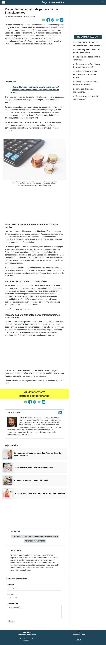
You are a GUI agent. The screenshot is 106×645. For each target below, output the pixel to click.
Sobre (78, 640)
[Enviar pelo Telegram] (52, 20)
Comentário (13, 604)
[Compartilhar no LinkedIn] (61, 20)
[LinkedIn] (60, 412)
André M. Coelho (29, 16)
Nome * (11, 585)
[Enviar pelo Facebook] (48, 20)
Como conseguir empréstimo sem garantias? (86, 97)
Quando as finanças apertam (17, 322)
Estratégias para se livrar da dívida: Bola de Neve (86, 83)
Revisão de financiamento (35, 541)
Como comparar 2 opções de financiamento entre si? (86, 65)
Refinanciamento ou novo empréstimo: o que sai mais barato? (85, 74)
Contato (79, 632)
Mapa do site (27, 632)
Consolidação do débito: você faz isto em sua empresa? (87, 43)
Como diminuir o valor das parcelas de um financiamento (35, 536)
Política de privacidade (27, 635)
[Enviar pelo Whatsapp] (43, 20)
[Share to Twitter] (57, 20)
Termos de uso (79, 635)
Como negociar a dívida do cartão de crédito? (86, 51)
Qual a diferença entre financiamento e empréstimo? (35, 87)
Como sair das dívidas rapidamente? (84, 90)
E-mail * (11, 594)
